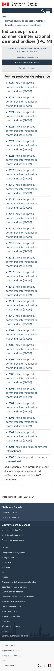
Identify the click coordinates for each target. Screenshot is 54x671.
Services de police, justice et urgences (18, 596)
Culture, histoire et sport (12, 592)
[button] (27, 11)
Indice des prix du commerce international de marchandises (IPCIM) (27, 49)
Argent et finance (9, 611)
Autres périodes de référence (27, 62)
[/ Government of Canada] (20, 5)
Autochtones (7, 621)
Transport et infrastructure (13, 601)
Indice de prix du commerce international (26, 449)
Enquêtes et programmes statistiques (23, 25)
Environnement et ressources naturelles (19, 582)
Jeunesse (5, 631)
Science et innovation (11, 616)
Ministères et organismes (12, 535)
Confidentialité (8, 665)
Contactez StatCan (9, 512)
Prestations (6, 567)
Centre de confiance (10, 517)
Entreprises (7, 562)
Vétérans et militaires (11, 626)
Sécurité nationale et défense (14, 587)
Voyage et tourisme (10, 557)
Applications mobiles (10, 650)
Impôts (5, 577)
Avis (3, 660)
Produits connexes (27, 68)
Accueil (5, 16)
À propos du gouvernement (13, 540)
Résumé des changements (27, 57)
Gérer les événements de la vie (15, 636)
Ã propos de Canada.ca (11, 655)
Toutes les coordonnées (12, 530)
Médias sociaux (8, 646)
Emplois (5, 548)
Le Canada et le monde (11, 606)
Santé (4, 572)
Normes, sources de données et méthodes (25, 20)
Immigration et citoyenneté (13, 552)
